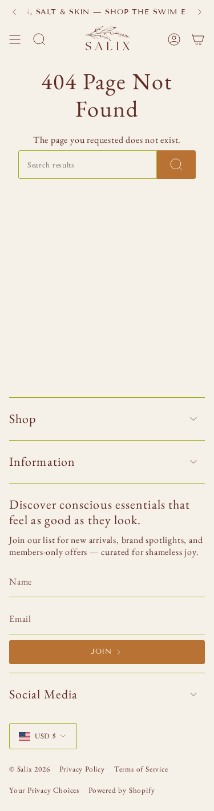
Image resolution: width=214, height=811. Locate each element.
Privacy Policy (82, 769)
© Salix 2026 (29, 769)
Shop (22, 418)
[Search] (176, 164)
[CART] (198, 39)
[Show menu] (14, 39)
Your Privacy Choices (44, 790)
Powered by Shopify (121, 790)
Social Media (43, 694)
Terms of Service (141, 769)
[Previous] (14, 12)
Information (42, 461)
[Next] (200, 12)
